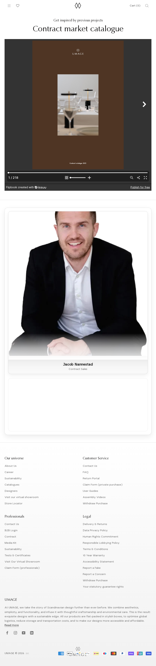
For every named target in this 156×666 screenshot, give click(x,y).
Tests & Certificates (17, 555)
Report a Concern (94, 574)
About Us (11, 466)
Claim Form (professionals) (22, 568)
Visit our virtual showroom (22, 497)
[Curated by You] (17, 6)
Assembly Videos (94, 497)
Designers (11, 491)
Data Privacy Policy (95, 530)
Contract (10, 536)
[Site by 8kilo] (27, 653)
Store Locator (13, 503)
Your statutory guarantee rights (103, 586)
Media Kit (10, 543)
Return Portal (91, 478)
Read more (12, 625)
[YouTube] (23, 633)
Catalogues (12, 484)
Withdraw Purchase (95, 503)
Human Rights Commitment (100, 536)
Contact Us (90, 466)
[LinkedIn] (31, 633)
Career (9, 472)
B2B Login (11, 530)
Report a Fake (92, 568)
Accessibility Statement (98, 561)
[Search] (146, 5)
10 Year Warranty (94, 555)
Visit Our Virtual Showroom (22, 561)
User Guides (90, 491)
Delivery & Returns (95, 524)
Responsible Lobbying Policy (101, 543)
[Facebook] (7, 633)
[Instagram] (15, 633)
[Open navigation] (9, 5)
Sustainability (13, 478)
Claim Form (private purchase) (103, 484)
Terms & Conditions (95, 549)
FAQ (85, 472)
